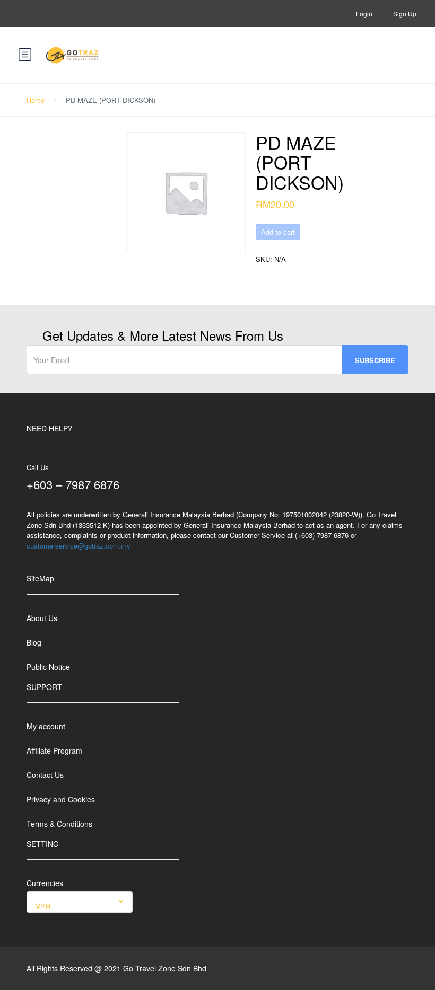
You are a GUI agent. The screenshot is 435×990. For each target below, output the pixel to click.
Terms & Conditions (59, 823)
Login (364, 13)
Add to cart (278, 232)
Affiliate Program (54, 750)
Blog (34, 642)
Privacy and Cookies (61, 799)
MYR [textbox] (42, 906)
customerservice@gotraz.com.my (78, 546)
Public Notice (48, 666)
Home (36, 100)
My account (46, 726)
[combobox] (80, 902)
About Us (42, 618)
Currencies (45, 883)
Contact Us (45, 775)
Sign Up (404, 13)
